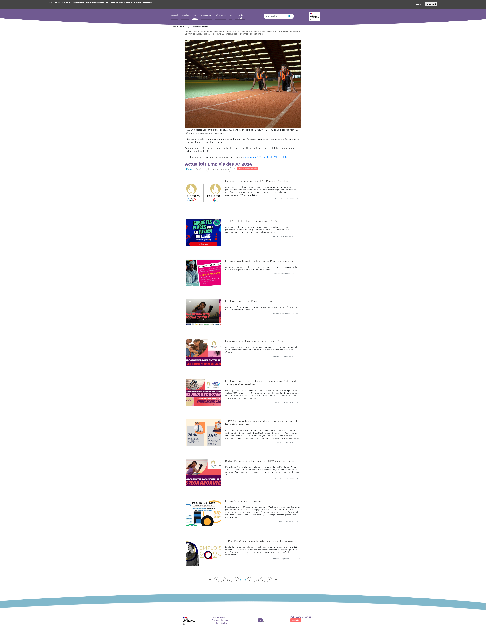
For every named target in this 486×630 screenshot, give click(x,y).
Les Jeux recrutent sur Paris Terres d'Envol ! (250, 301)
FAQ (230, 15)
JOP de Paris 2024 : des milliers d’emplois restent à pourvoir (259, 541)
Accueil (174, 15)
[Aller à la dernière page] (275, 579)
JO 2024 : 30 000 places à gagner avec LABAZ (251, 221)
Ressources (206, 15)
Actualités (185, 15)
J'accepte (418, 4)
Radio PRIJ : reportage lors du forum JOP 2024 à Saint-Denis (259, 461)
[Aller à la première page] (210, 579)
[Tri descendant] (197, 169)
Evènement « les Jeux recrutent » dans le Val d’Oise (254, 341)
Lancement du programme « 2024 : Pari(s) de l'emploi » (256, 181)
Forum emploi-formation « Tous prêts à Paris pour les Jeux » (259, 261)
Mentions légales (219, 623)
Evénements (220, 15)
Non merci (431, 4)
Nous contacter (218, 617)
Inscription (296, 620)
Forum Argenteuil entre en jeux (243, 501)
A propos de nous (220, 620)
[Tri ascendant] (200, 169)
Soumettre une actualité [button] (248, 168)
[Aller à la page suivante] (269, 579)
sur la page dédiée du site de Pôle (264, 157)
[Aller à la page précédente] (216, 579)
